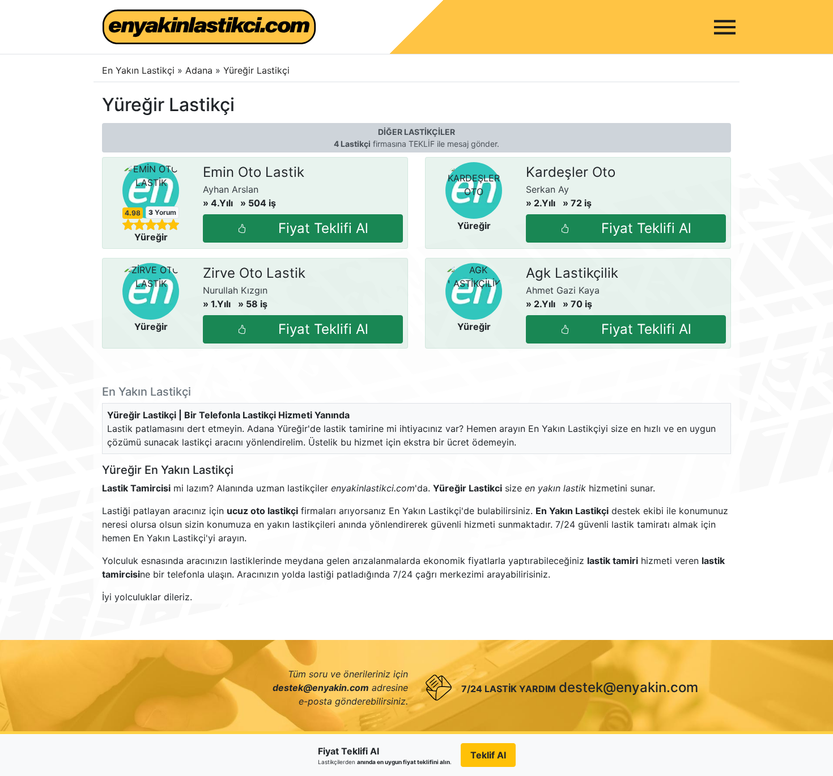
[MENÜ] (724, 27)
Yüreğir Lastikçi (256, 70)
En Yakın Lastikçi (138, 70)
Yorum (162, 212)
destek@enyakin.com (628, 687)
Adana (200, 70)
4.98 (133, 213)
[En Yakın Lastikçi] (209, 27)
